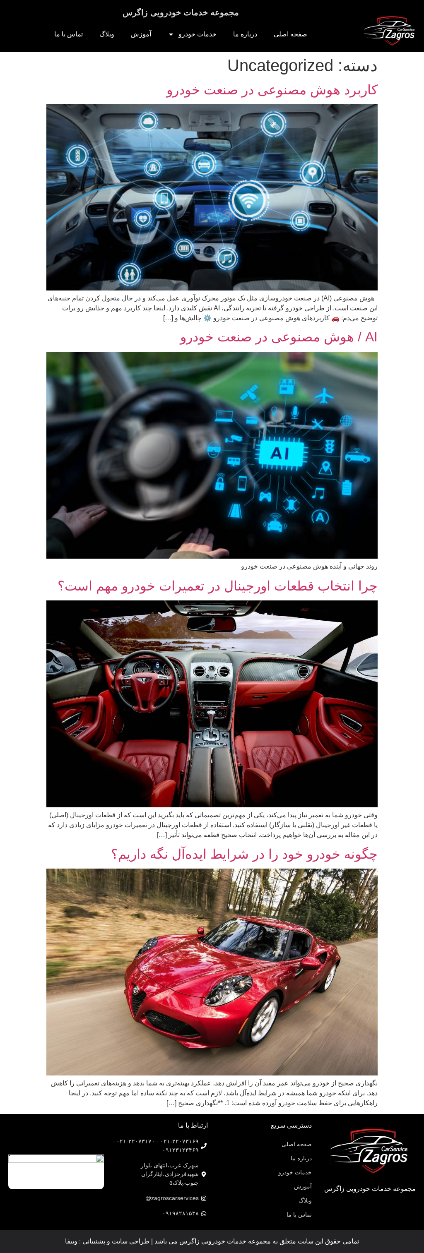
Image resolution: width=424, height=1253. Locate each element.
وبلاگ (106, 34)
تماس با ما (68, 34)
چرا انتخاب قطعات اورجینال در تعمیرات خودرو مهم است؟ (218, 585)
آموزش (141, 34)
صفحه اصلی (290, 34)
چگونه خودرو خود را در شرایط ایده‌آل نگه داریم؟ (244, 854)
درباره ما (245, 34)
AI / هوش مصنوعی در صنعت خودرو (279, 336)
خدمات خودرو (197, 34)
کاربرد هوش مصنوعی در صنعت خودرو (272, 89)
